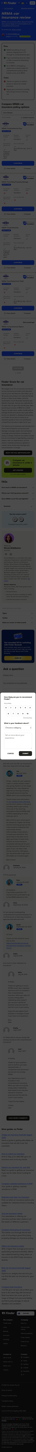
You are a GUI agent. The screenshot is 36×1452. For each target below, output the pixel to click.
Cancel (10, 753)
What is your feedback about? (16, 723)
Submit (25, 753)
